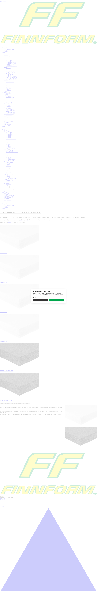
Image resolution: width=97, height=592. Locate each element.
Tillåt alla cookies (56, 300)
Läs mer (34, 297)
